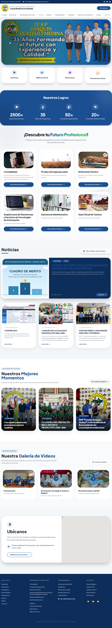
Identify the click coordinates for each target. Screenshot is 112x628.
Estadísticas (61, 587)
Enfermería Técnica (35, 590)
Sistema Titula (90, 587)
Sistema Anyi (90, 595)
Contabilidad (33, 584)
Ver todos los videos (100, 462)
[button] (55, 62)
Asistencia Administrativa (37, 597)
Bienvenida (4, 584)
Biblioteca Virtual (35, 611)
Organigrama (5, 590)
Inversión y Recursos (64, 592)
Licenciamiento (62, 595)
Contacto (107, 15)
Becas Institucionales (64, 590)
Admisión (104, 8)
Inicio (4, 15)
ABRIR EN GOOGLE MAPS (19, 555)
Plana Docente (5, 595)
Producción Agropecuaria (37, 587)
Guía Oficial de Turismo (36, 600)
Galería (3, 601)
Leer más (102, 294)
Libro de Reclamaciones (66, 599)
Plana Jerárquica (6, 592)
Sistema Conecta (91, 590)
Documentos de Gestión (65, 584)
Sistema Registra (91, 584)
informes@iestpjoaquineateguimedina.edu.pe (36, 1)
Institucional (4, 587)
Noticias (41, 15)
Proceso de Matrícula (36, 606)
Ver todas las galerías (99, 381)
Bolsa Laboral (34, 609)
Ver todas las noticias (95, 251)
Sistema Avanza (90, 592)
